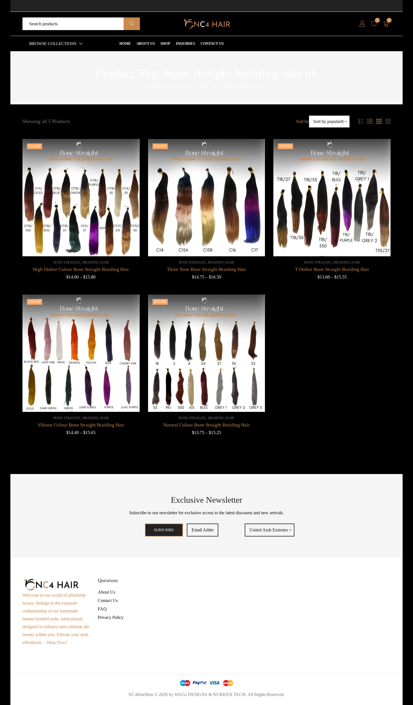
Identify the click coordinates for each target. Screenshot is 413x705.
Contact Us (108, 600)
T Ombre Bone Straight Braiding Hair (332, 269)
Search (132, 23)
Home (153, 86)
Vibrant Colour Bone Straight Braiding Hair (81, 425)
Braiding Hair (96, 262)
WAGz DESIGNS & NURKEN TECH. (210, 694)
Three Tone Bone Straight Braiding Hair (206, 269)
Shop (169, 86)
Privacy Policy (111, 617)
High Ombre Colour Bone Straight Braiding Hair (81, 269)
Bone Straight (66, 262)
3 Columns (379, 121)
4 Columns (388, 121)
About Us (106, 592)
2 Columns (370, 121)
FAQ (102, 609)
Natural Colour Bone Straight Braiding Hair (206, 425)
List (361, 121)
